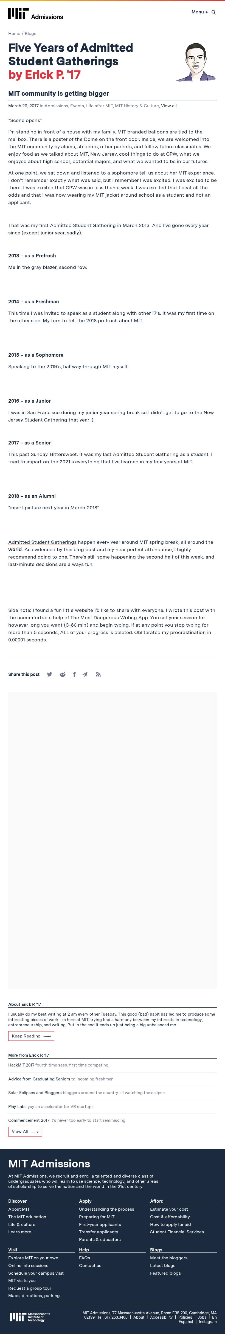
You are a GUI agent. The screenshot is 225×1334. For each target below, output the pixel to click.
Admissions (56, 105)
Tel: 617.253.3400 (112, 1317)
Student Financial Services (177, 1231)
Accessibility (161, 1317)
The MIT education (27, 1216)
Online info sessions (28, 1265)
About (138, 1317)
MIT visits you (22, 1280)
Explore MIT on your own (33, 1257)
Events (77, 105)
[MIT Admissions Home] (35, 11)
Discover (17, 1201)
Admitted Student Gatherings (42, 542)
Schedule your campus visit (36, 1273)
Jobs (202, 1317)
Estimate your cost (169, 1209)
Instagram (208, 1322)
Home (14, 33)
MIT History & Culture (137, 105)
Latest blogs (162, 1265)
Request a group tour (29, 1288)
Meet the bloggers (168, 1257)
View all (169, 105)
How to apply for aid (170, 1224)
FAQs (84, 1257)
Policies (185, 1317)
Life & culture (21, 1224)
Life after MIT (99, 105)
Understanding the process (106, 1209)
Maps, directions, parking (34, 1295)
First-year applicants (100, 1224)
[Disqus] (112, 769)
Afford (157, 1201)
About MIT (19, 1209)
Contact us (90, 1265)
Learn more (19, 1231)
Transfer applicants (98, 1231)
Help (84, 1249)
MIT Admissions (49, 1163)
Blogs (30, 33)
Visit (12, 1249)
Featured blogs (165, 1273)
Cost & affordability (170, 1216)
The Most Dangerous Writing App (109, 617)
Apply (85, 1201)
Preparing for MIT (97, 1216)
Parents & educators (100, 1239)
